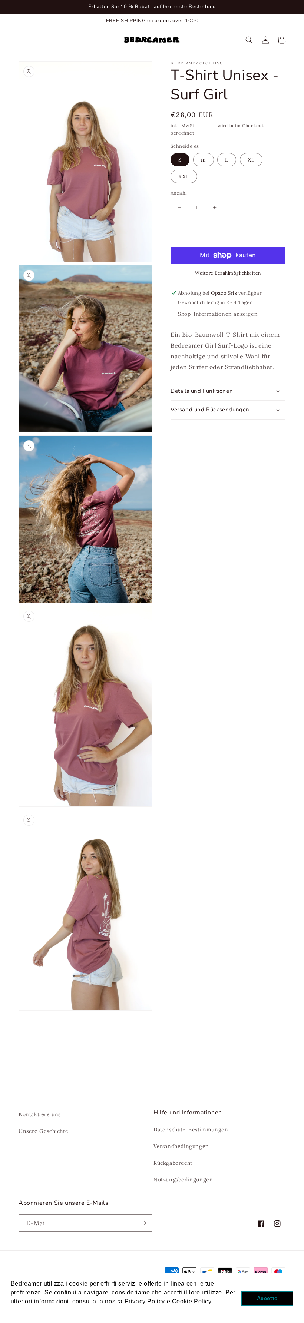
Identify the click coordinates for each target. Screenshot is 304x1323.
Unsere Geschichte (43, 1131)
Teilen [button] (187, 429)
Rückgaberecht (172, 1163)
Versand (206, 125)
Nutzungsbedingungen (183, 1179)
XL (251, 159)
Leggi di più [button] (28, 1311)
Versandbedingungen (181, 1146)
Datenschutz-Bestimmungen (190, 1129)
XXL (183, 176)
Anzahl (179, 193)
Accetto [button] (267, 1298)
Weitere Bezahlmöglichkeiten (228, 273)
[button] (22, 40)
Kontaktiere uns (40, 1114)
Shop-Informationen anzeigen (218, 314)
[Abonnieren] (143, 1223)
